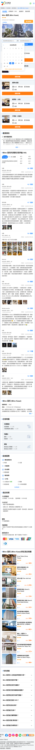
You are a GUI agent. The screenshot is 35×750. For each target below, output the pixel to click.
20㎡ (15, 103)
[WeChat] (20, 735)
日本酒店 (8, 8)
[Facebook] (6, 735)
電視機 (28, 53)
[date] (10, 41)
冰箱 (15, 89)
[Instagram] (13, 735)
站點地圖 (2, 748)
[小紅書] (16, 735)
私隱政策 (8, 748)
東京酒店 (14, 8)
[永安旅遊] (5, 3)
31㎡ (15, 120)
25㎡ (15, 87)
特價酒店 (3, 8)
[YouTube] (9, 735)
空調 (21, 87)
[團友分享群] (28, 735)
